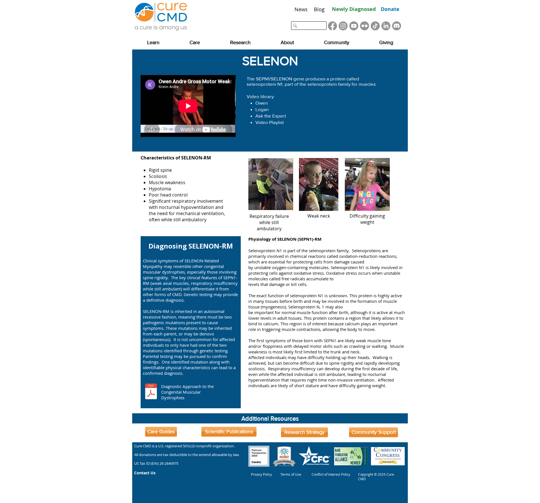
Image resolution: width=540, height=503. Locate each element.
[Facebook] (332, 25)
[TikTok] (375, 25)
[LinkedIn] (385, 25)
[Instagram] (343, 25)
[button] (153, 43)
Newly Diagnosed (354, 9)
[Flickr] (364, 25)
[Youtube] (353, 25)
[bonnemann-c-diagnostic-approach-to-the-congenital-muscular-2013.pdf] (151, 392)
